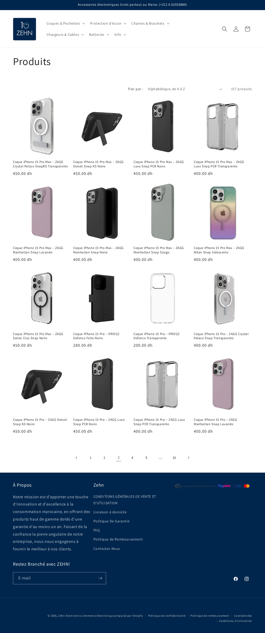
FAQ (96, 530)
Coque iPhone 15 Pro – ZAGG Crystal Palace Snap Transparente (221, 336)
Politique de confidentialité (167, 615)
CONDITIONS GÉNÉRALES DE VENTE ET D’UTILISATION (124, 499)
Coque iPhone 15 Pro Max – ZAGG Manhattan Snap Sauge (159, 250)
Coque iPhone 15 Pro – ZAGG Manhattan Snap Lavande (215, 422)
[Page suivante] (188, 457)
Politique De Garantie (111, 521)
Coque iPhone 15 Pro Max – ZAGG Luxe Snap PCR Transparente (219, 164)
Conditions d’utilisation (235, 621)
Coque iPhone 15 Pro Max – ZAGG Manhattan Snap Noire (98, 250)
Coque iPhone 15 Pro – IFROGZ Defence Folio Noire (96, 336)
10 (174, 457)
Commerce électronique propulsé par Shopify (112, 615)
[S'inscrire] (100, 578)
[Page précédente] (76, 457)
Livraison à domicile (110, 512)
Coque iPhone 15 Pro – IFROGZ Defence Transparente (157, 336)
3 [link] (118, 457)
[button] (65, 23)
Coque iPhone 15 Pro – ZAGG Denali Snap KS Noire (40, 422)
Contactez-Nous (106, 548)
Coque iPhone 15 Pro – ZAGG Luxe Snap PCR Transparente (159, 422)
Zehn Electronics (69, 615)
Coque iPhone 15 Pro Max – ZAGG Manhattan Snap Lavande (38, 250)
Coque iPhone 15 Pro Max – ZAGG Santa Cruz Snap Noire (38, 336)
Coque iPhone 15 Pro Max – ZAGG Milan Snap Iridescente (219, 250)
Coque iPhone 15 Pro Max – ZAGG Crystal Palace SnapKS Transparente (40, 164)
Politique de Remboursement (118, 539)
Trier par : (135, 89)
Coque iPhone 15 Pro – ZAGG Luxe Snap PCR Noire (99, 422)
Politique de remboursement (209, 615)
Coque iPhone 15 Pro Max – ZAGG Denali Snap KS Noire (98, 164)
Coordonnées (243, 615)
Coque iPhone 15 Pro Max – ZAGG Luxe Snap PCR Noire (159, 164)
